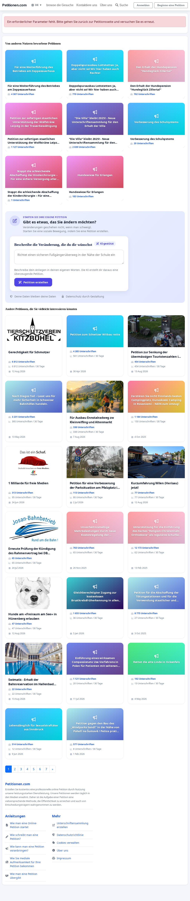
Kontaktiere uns (86, 5)
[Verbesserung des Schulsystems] (156, 125)
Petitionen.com (14, 5)
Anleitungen (15, 816)
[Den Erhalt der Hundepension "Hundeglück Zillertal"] (156, 74)
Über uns (106, 5)
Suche (123, 5)
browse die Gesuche (59, 5)
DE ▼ (38, 5)
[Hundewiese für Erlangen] (95, 178)
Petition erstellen (35, 282)
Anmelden (143, 5)
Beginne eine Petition (171, 5)
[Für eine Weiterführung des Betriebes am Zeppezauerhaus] (33, 74)
